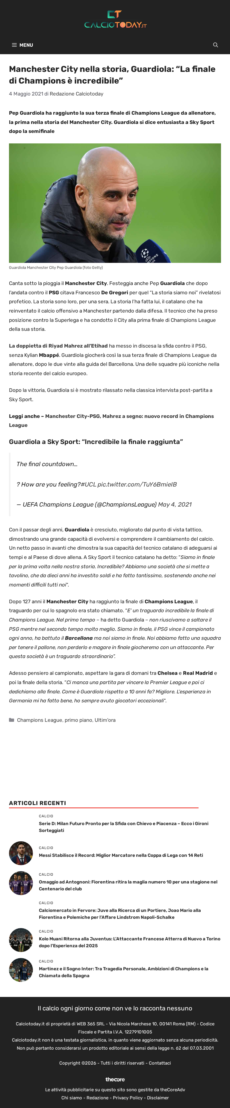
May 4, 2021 (175, 504)
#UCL (88, 484)
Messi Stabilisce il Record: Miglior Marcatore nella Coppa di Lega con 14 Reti (121, 855)
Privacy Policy (128, 1098)
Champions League (39, 720)
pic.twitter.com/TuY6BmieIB (137, 484)
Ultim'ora (105, 720)
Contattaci (160, 1063)
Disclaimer (158, 1098)
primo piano (78, 720)
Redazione (97, 1098)
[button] (215, 45)
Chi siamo (71, 1098)
